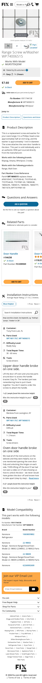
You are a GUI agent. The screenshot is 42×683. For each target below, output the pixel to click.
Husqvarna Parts (14, 625)
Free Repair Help (10, 602)
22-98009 (27, 554)
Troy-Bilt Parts (26, 633)
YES (35, 397)
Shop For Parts (9, 606)
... (33, 478)
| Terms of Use (13, 677)
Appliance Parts (27, 651)
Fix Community (9, 611)
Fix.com (5, 598)
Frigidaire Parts (16, 622)
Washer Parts (28, 642)
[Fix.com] (5, 4)
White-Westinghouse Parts (20, 639)
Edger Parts (29, 657)
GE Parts (27, 622)
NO (5, 401)
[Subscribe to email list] (33, 589)
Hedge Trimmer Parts (14, 657)
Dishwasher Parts (14, 642)
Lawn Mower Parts (12, 654)
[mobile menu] (11, 4)
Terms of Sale (29, 677)
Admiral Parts (14, 616)
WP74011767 (12, 338)
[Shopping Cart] (37, 4)
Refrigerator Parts (15, 645)
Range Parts (31, 648)
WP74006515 (24, 338)
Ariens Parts (26, 616)
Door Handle (11, 253)
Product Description (11, 117)
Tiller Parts (21, 660)
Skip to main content (21, 6)
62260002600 (28, 565)
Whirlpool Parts (20, 636)
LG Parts (27, 628)
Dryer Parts (28, 645)
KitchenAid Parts (16, 628)
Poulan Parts (14, 633)
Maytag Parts (9, 631)
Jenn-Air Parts (27, 625)
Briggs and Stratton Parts (15, 619)
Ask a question (21, 204)
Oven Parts (20, 648)
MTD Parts (20, 631)
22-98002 (27, 543)
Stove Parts (9, 648)
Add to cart (28, 82)
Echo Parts (30, 619)
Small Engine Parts (28, 654)
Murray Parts (31, 631)
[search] (28, 4)
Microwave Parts (13, 651)
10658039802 (28, 534)
